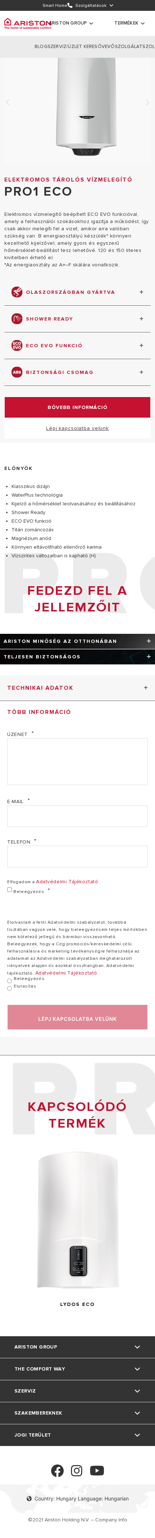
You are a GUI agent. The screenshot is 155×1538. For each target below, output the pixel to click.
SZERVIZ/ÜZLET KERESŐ (75, 46)
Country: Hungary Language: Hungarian (82, 1498)
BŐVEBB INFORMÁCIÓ (77, 407)
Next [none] (147, 102)
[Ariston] (28, 23)
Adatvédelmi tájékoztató (67, 882)
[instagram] (77, 1474)
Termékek (126, 23)
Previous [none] (8, 102)
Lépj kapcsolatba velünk (77, 428)
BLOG (41, 46)
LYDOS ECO (77, 1304)
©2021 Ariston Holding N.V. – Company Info (77, 1519)
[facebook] (57, 1474)
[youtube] (97, 1474)
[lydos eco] (77, 1293)
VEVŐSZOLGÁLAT (122, 46)
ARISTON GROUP (68, 23)
